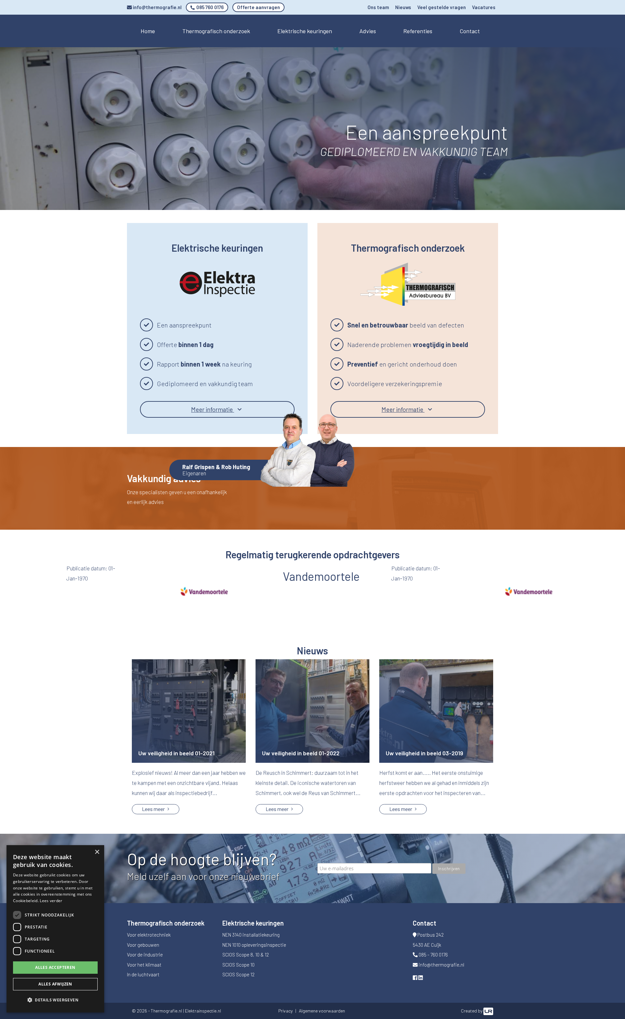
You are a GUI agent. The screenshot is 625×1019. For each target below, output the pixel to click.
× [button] (96, 852)
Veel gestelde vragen (441, 7)
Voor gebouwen (143, 945)
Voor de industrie (145, 954)
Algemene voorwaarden (322, 1010)
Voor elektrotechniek (149, 935)
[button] (55, 1000)
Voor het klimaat (144, 965)
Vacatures (483, 7)
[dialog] (55, 928)
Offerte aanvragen (258, 7)
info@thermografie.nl (157, 7)
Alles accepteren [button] (55, 967)
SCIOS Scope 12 (238, 974)
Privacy (285, 1010)
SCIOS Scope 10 (238, 965)
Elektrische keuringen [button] (304, 31)
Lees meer (154, 809)
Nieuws (403, 7)
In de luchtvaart (143, 974)
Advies (367, 31)
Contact (470, 31)
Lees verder (51, 900)
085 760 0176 (209, 7)
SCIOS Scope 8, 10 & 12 (245, 954)
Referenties (417, 31)
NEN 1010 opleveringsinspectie (254, 945)
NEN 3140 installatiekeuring (251, 935)
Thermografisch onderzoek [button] (216, 31)
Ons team (378, 7)
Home (148, 31)
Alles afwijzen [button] (55, 984)
